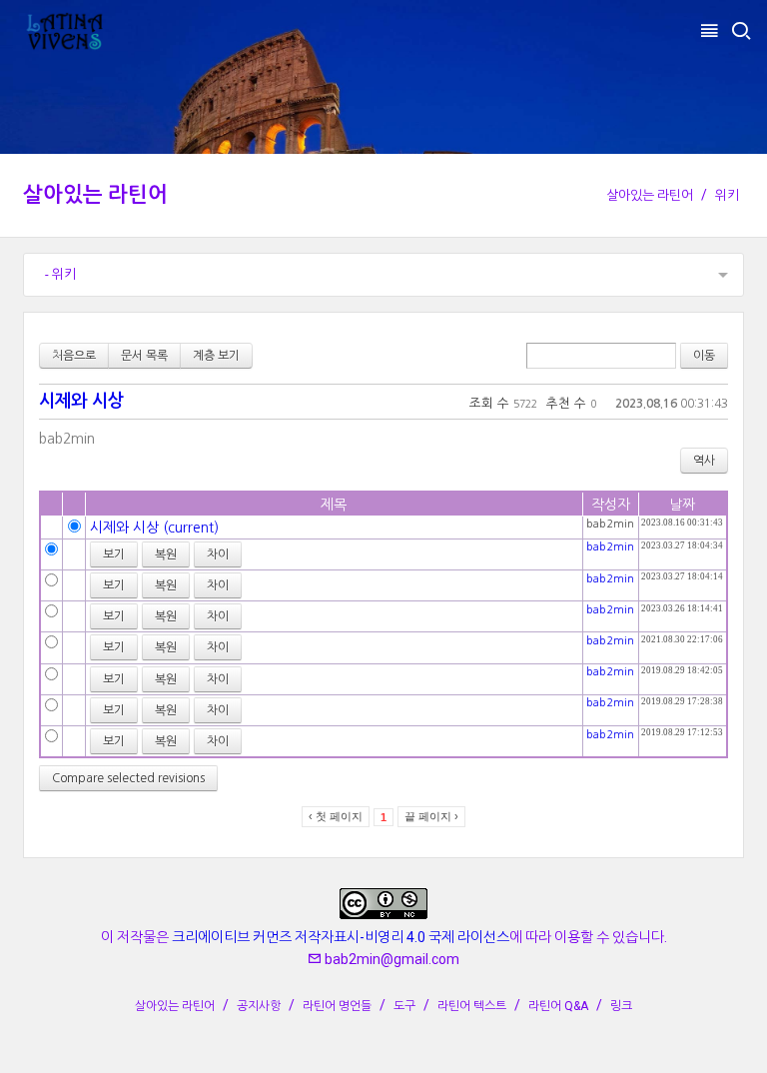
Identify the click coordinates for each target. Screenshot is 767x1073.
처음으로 (74, 356)
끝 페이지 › (431, 816)
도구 (404, 1006)
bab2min (67, 439)
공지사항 (259, 1006)
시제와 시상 (81, 401)
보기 (114, 554)
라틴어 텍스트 (471, 1006)
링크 (621, 1006)
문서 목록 (144, 356)
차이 (218, 554)
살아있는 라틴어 (95, 195)
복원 (166, 554)
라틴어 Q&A (558, 1006)
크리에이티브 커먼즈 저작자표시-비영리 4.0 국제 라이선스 (340, 937)
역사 (704, 461)
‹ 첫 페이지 (336, 816)
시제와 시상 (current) (154, 528)
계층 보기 (216, 356)
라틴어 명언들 (337, 1006)
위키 (727, 195)
